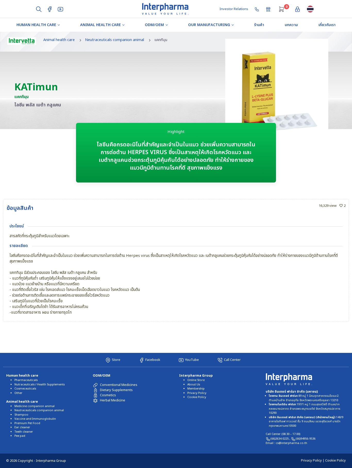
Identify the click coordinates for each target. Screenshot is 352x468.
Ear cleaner (22, 427)
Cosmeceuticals (25, 388)
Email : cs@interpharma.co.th (286, 443)
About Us (193, 384)
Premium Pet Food (27, 423)
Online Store (196, 380)
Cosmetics (108, 395)
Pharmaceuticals (26, 380)
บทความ (291, 25)
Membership (196, 388)
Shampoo (21, 415)
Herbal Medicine (112, 400)
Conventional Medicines (118, 384)
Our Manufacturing (209, 25)
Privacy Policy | (313, 460)
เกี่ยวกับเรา (327, 25)
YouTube (192, 359)
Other (18, 393)
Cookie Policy (196, 397)
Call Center (232, 359)
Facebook (152, 359)
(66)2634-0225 (279, 439)
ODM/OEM (154, 25)
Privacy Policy (196, 393)
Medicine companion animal (34, 406)
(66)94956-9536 (305, 439)
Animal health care (100, 25)
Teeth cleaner (23, 432)
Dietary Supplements (116, 390)
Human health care (36, 25)
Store (116, 359)
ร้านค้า (259, 25)
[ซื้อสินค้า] (269, 8)
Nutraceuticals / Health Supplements (39, 384)
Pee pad (19, 436)
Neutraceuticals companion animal (114, 40)
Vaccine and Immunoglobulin (35, 419)
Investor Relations (234, 9)
